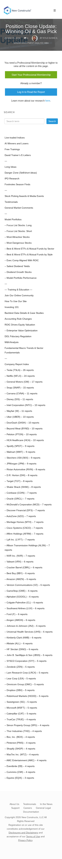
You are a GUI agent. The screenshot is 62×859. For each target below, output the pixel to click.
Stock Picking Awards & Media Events (24, 196)
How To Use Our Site (16, 301)
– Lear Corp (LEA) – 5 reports (20, 678)
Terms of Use (33, 836)
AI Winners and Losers (16, 143)
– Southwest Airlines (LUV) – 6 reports (24, 608)
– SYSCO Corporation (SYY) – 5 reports (25, 661)
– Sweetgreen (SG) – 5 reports (21, 702)
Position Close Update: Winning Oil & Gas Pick (31, 29)
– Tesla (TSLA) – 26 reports (19, 370)
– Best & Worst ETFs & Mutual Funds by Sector (29, 248)
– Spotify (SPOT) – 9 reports (19, 446)
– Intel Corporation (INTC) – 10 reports (25, 405)
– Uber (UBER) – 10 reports (19, 417)
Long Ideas (10, 167)
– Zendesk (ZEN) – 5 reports (20, 667)
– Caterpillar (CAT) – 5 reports (20, 713)
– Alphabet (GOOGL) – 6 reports (22, 596)
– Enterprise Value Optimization (21, 330)
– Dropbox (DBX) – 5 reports (20, 690)
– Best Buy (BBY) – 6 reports (20, 573)
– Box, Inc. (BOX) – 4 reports (20, 737)
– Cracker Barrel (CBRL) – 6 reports (23, 567)
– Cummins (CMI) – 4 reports (20, 772)
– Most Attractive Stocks (17, 237)
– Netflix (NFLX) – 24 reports (20, 376)
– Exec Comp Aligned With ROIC (22, 260)
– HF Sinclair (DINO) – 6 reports (21, 649)
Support (15, 808)
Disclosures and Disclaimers (23, 832)
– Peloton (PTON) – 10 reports (21, 434)
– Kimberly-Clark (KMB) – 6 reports (23, 637)
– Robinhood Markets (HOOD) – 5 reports (26, 696)
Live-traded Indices (15, 137)
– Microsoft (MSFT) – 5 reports (21, 708)
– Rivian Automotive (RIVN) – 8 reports (25, 469)
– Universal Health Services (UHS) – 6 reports (29, 632)
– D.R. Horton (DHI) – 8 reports (21, 475)
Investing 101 (12, 307)
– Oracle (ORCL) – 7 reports (19, 498)
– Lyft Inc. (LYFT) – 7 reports (20, 539)
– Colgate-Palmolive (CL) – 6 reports (24, 602)
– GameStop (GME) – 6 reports (21, 591)
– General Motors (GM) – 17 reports (23, 382)
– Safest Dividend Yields (17, 266)
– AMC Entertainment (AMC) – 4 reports (25, 760)
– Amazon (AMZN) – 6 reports (20, 579)
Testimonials (11, 202)
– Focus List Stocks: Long (18, 225)
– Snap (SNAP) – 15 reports (19, 387)
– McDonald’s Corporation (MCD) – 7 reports (28, 504)
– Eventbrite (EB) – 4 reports (20, 766)
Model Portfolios (13, 219)
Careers (27, 808)
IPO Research (12, 178)
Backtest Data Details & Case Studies (24, 313)
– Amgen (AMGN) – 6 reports (20, 620)
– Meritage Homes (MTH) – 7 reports (24, 522)
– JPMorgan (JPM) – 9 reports (20, 463)
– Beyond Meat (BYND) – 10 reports (23, 428)
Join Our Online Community (19, 295)
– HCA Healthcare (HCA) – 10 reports (24, 440)
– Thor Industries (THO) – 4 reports (23, 731)
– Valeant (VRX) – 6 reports (19, 561)
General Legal (43, 808)
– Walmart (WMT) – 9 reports (20, 452)
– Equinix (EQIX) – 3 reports (19, 778)
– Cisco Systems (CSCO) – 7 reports (24, 528)
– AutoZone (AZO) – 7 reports (20, 516)
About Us (14, 804)
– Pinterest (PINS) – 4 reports (20, 743)
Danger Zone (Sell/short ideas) (21, 172)
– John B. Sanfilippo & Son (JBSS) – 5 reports (28, 655)
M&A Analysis (12, 342)
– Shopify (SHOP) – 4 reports (20, 748)
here (47, 100)
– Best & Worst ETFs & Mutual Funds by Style (29, 254)
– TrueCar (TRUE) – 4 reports (20, 719)
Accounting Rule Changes (18, 319)
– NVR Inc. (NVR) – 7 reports (20, 556)
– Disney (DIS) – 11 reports (19, 399)
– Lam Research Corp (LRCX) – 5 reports (26, 672)
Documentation (31, 811)
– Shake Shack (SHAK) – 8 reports (23, 487)
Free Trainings (12, 149)
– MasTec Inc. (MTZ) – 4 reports (22, 754)
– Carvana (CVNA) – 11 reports (21, 393)
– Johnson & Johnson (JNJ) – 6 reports (25, 626)
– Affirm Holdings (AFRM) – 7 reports (24, 534)
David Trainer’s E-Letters (18, 155)
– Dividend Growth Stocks (18, 272)
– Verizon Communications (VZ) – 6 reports (27, 585)
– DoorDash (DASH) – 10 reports (22, 422)
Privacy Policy (25, 840)
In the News (46, 804)
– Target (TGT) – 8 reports (19, 481)
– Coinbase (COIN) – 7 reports (21, 493)
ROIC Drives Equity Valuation (20, 324)
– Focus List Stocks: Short (18, 231)
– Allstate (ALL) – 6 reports (19, 643)
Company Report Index (17, 364)
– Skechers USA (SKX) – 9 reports (22, 458)
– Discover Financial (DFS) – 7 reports (25, 510)
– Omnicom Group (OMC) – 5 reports (24, 684)
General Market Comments (19, 208)
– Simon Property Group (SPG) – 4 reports (27, 725)
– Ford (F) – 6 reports (16, 614)
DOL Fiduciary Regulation (18, 336)
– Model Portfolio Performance (21, 278)
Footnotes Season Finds (17, 184)
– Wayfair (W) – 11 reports (18, 411)
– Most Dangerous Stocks (18, 243)
